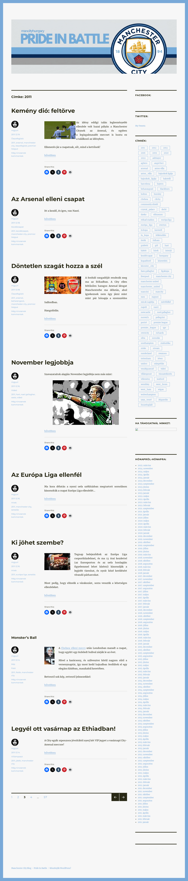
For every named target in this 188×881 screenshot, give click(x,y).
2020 (166, 153)
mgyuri (14, 130)
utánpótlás (159, 363)
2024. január (143, 478)
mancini (145, 292)
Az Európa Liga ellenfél (46, 474)
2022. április (143, 499)
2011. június (143, 807)
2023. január (143, 493)
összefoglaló (21, 146)
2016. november (145, 613)
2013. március (144, 742)
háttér (144, 250)
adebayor (156, 158)
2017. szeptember (146, 585)
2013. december (145, 714)
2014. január (143, 711)
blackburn (165, 189)
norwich (145, 317)
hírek (155, 250)
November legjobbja (42, 362)
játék (18, 760)
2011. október (144, 794)
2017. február (144, 604)
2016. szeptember (146, 619)
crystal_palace (148, 209)
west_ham (146, 389)
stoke (143, 348)
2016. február (144, 641)
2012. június (143, 770)
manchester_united (150, 286)
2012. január (143, 785)
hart (18, 394)
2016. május (143, 631)
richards (160, 333)
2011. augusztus (145, 800)
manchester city (19, 234)
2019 (154, 153)
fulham (156, 240)
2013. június (143, 733)
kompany (163, 256)
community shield (149, 204)
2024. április (143, 474)
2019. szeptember (146, 545)
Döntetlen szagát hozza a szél (56, 265)
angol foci (158, 163)
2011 (13, 142)
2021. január (143, 514)
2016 (143, 153)
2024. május (143, 471)
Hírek (14, 502)
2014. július (143, 696)
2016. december (145, 610)
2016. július (143, 625)
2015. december (145, 647)
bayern (160, 184)
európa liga (21, 574)
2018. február (144, 570)
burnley (157, 194)
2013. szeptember (146, 724)
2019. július (143, 548)
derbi (164, 209)
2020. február (144, 530)
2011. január (143, 822)
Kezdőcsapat (17, 227)
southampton (147, 343)
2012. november (145, 754)
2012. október (144, 757)
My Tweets (140, 126)
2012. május (143, 773)
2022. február (144, 505)
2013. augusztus (145, 727)
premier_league (148, 327)
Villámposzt (17, 756)
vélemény (145, 379)
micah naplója (147, 302)
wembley (145, 384)
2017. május (143, 594)
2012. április (143, 776)
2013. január (143, 748)
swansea (162, 353)
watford (160, 379)
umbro (144, 363)
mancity (159, 292)
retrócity (145, 333)
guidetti (144, 245)
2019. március (144, 554)
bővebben (50, 155)
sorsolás (15, 510)
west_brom (161, 384)
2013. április (143, 739)
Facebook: (143, 95)
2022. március (144, 502)
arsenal (19, 142)
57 (46, 797)
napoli (144, 307)
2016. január (143, 644)
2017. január (143, 607)
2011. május (143, 810)
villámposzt (146, 374)
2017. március (144, 601)
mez (143, 297)
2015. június (143, 662)
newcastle (145, 312)
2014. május (143, 699)
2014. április (143, 702)
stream (156, 348)
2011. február (144, 819)
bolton (144, 194)
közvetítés (162, 261)
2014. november (145, 684)
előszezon (158, 214)
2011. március (144, 816)
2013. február (144, 745)
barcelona (145, 184)
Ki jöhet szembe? (37, 542)
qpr (164, 327)
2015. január (143, 677)
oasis (13, 397)
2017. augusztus (145, 588)
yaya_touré (146, 399)
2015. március (144, 671)
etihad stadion (147, 220)
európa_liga (146, 225)
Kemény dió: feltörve (43, 110)
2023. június (143, 487)
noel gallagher (28, 394)
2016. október (144, 616)
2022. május (143, 496)
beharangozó (17, 301)
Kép (13, 664)
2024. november (145, 468)
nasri (156, 307)
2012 (154, 148)
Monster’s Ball (24, 638)
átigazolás (163, 399)
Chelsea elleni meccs (73, 648)
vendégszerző (147, 369)
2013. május (143, 736)
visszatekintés (165, 374)
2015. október (144, 650)
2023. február (144, 490)
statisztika (165, 343)
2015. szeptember (146, 653)
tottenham (146, 358)
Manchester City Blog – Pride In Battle (29, 868)
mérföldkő (166, 302)
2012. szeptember (146, 760)
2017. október (144, 582)
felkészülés (161, 235)
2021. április (143, 511)
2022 (143, 158)
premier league (161, 322)
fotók (18, 672)
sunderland (146, 353)
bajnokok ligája (165, 173)
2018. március (144, 567)
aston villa (159, 168)
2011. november (145, 791)
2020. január (143, 533)
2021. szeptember (146, 508)
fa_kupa (145, 235)
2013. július (143, 730)
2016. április (143, 634)
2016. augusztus (145, 622)
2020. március (144, 527)
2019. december (145, 536)
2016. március (144, 637)
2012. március (144, 779)
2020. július (143, 518)
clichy (157, 199)
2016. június (143, 628)
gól (156, 245)
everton (162, 225)
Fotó (13, 668)
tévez (160, 358)
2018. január (143, 573)
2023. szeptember (146, 484)
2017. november (145, 579)
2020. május (143, 521)
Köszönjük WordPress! (60, 868)
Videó (14, 390)
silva (143, 338)
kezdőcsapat (22, 231)
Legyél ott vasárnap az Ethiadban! (63, 728)
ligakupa (165, 271)
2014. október (144, 687)
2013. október (144, 720)
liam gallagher (147, 271)
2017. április (143, 597)
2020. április (143, 524)
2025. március (144, 465)
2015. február (144, 674)
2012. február (144, 782)
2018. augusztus (145, 564)
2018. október (144, 561)
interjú (168, 250)
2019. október (144, 542)
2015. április (143, 668)
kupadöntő (146, 261)
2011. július (143, 804)
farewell (158, 230)
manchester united (150, 281)
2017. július (143, 591)
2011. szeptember (146, 797)
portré (144, 322)
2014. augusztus (145, 693)
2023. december (145, 481)
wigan (161, 389)
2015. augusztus (145, 656)
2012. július (143, 767)
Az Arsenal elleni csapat (48, 199)
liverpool (145, 276)
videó (19, 397)
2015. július (143, 659)
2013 (165, 148)
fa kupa (144, 230)
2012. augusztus (145, 764)
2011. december (145, 788)
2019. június (143, 551)
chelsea (144, 199)
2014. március (144, 705)
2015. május (143, 665)
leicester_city (147, 266)
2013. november (145, 717)
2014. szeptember (146, 690)
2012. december (145, 751)
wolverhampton (148, 394)
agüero (144, 163)
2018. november (145, 557)
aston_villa (146, 173)
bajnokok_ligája (148, 178)
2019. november (145, 539)
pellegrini (160, 317)
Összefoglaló (17, 138)
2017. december (145, 576)
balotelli (167, 178)
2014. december (145, 680)
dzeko (143, 214)
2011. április (143, 813)
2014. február (144, 708)
